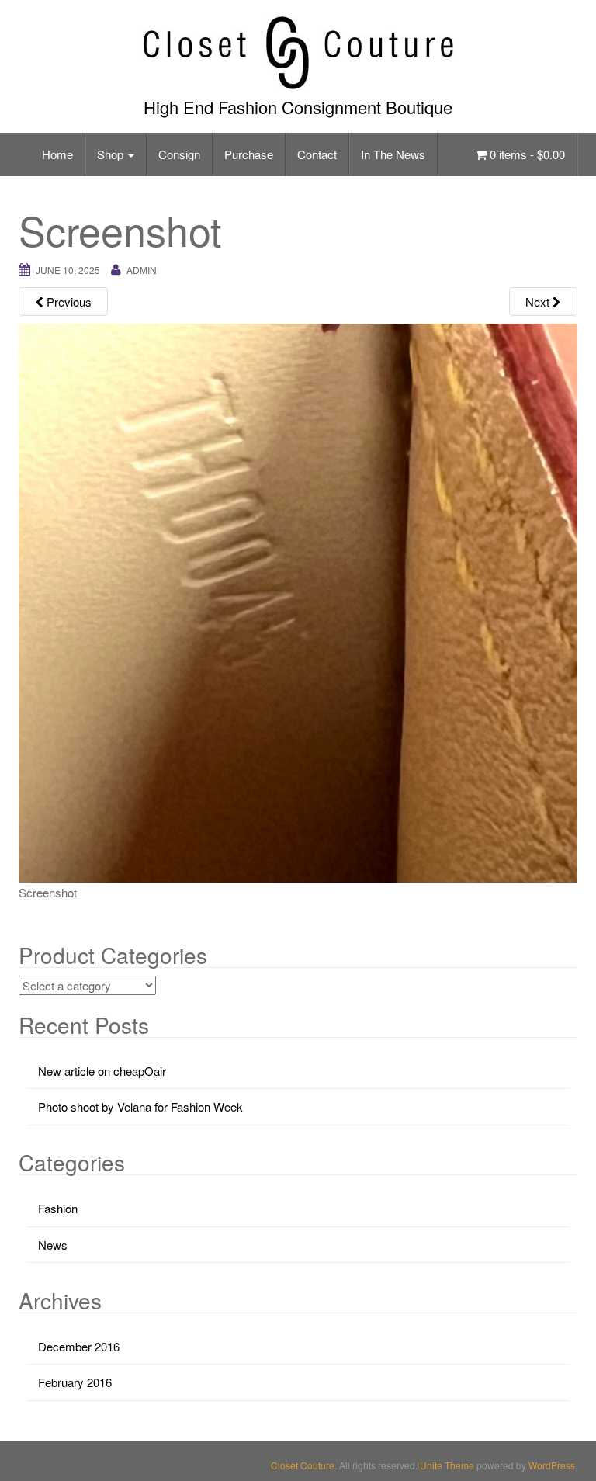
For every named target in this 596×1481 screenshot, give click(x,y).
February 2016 (75, 1382)
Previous (67, 301)
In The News (393, 154)
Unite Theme (447, 1465)
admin (141, 269)
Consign (179, 154)
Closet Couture (302, 1465)
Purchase (248, 154)
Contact (317, 154)
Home (57, 154)
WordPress (551, 1465)
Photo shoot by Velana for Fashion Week (140, 1106)
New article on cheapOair (102, 1071)
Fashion (58, 1208)
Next (539, 301)
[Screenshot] (298, 601)
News (53, 1244)
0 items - (526, 154)
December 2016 (79, 1346)
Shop (111, 154)
